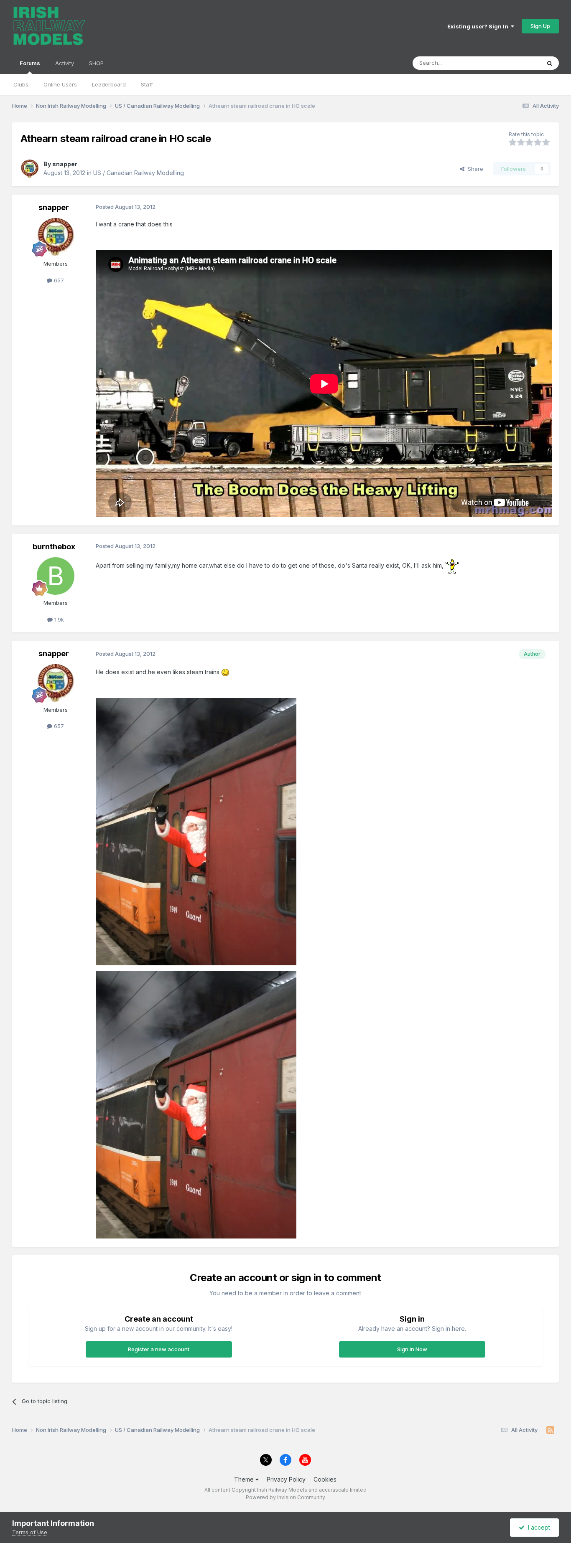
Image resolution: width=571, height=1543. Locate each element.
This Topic (516, 63)
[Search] (549, 63)
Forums (30, 63)
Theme (244, 1479)
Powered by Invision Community (285, 1497)
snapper (64, 163)
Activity (64, 63)
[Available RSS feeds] (550, 1430)
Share (473, 168)
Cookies (325, 1479)
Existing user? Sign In (479, 26)
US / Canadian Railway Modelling (138, 172)
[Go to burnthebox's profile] (55, 576)
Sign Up (540, 26)
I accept (537, 1527)
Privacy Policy (286, 1479)
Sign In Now (412, 1349)
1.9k (58, 619)
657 (58, 280)
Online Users (60, 84)
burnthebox (54, 546)
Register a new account (158, 1349)
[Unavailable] (196, 830)
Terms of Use (29, 1532)
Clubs (20, 84)
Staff (147, 84)
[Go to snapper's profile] (29, 169)
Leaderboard (109, 84)
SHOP (96, 63)
